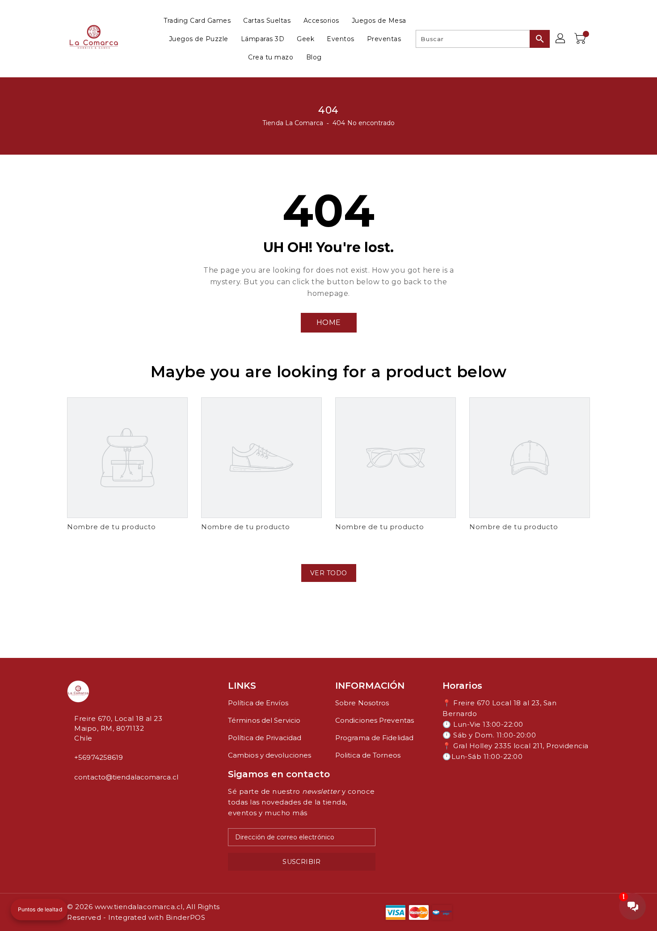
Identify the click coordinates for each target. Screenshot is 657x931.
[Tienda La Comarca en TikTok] (98, 797)
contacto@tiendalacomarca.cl (126, 777)
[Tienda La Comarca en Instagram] (77, 797)
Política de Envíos (258, 703)
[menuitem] (197, 20)
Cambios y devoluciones (269, 755)
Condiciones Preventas (374, 720)
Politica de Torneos (367, 755)
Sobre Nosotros (362, 703)
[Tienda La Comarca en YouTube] (84, 797)
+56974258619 (98, 757)
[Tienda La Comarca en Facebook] (69, 797)
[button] (39, 909)
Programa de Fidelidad (374, 737)
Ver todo (328, 573)
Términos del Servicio (264, 720)
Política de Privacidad (264, 737)
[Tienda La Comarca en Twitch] (91, 797)
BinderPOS (186, 917)
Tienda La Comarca (292, 123)
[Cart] (581, 39)
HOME (328, 322)
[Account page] (561, 39)
